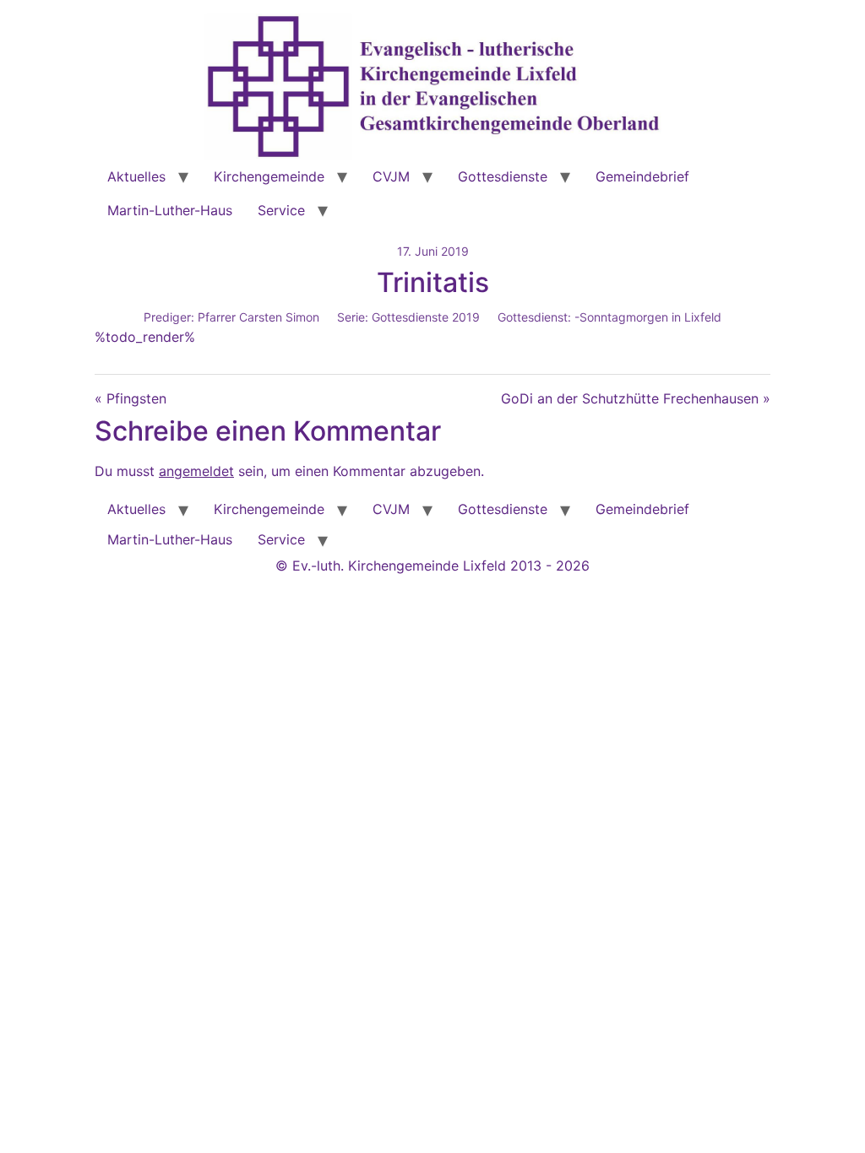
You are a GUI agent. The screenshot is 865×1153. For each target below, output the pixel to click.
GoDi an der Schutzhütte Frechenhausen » (635, 398)
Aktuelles (136, 176)
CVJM (391, 176)
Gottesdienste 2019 (426, 317)
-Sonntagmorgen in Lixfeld (647, 317)
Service (281, 210)
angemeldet (196, 471)
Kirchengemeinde (269, 176)
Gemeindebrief (642, 176)
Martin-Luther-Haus (169, 210)
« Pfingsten (130, 398)
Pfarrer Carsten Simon (258, 317)
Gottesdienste (502, 176)
